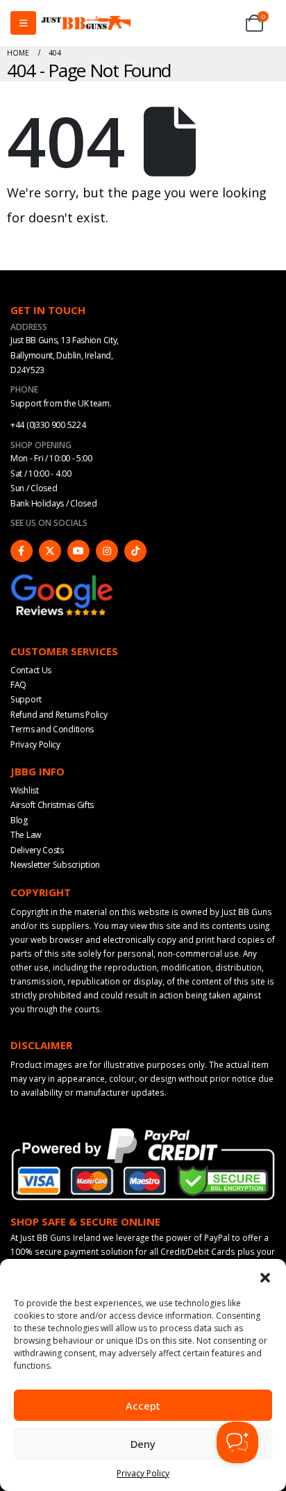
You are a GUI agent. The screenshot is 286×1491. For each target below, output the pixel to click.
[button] (265, 1276)
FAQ (18, 685)
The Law (25, 835)
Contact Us (30, 670)
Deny (143, 1444)
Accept (143, 1405)
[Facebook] (21, 551)
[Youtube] (78, 551)
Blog (19, 820)
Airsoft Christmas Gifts (52, 805)
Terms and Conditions (52, 729)
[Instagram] (107, 551)
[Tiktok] (135, 551)
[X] (50, 551)
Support (26, 699)
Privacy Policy (143, 1473)
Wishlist (24, 790)
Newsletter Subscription (55, 865)
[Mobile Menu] (23, 23)
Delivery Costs (37, 850)
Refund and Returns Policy (59, 714)
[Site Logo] (86, 23)
